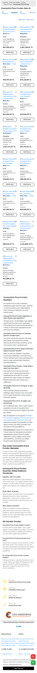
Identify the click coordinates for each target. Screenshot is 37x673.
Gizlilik (13, 639)
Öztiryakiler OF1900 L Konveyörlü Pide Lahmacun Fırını (8, 140)
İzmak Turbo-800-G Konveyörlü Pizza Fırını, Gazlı (26, 203)
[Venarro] (23, 12)
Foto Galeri (15, 643)
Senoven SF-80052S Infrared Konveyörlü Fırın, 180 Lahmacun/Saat (9, 108)
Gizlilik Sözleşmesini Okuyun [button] (15, 664)
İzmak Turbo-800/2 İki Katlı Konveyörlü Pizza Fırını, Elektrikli (9, 235)
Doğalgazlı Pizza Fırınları (21, 418)
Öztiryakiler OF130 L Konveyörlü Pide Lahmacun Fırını (25, 41)
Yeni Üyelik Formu (23, 639)
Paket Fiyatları (5, 645)
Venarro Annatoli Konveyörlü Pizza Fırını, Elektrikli (26, 172)
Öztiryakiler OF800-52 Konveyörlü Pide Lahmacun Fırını (26, 73)
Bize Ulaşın (12, 645)
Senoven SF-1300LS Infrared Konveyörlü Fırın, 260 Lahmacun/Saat (9, 272)
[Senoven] (5, 12)
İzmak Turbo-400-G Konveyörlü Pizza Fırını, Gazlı (9, 203)
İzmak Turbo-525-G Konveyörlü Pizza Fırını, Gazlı (9, 71)
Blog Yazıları (8, 643)
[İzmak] (32, 12)
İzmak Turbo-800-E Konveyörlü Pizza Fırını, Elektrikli (26, 106)
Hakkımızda (4, 639)
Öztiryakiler (23, 36)
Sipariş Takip (21, 641)
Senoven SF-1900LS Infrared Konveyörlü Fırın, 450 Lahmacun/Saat (26, 237)
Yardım (10, 639)
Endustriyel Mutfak (14, 2)
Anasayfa (5, 2)
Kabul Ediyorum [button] (18, 668)
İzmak (4, 36)
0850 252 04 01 (7, 654)
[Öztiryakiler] (14, 12)
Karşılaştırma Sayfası (27, 645)
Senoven (5, 103)
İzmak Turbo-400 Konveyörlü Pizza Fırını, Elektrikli (26, 140)
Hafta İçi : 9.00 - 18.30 (24, 654)
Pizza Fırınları (8, 4)
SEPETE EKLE (10, 52)
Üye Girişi (30, 639)
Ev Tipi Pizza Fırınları (22, 420)
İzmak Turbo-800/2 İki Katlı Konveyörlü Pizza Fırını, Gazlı (9, 41)
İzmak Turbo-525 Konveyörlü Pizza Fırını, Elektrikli (9, 172)
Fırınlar (23, 2)
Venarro (22, 168)
